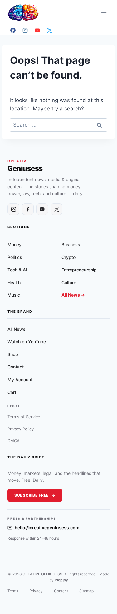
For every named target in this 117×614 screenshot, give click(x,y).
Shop (12, 354)
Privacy (36, 590)
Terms (12, 590)
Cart (11, 392)
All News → (73, 295)
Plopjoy (61, 580)
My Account (19, 379)
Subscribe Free (31, 495)
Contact (15, 366)
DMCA (13, 440)
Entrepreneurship (79, 269)
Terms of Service (23, 416)
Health (14, 282)
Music (13, 295)
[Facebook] (12, 30)
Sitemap (86, 590)
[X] (49, 30)
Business (70, 244)
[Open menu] (104, 12)
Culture (68, 282)
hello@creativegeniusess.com (47, 527)
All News (16, 329)
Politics (14, 257)
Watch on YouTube (26, 341)
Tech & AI (17, 269)
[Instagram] (25, 30)
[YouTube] (37, 30)
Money (14, 244)
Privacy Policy (20, 428)
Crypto (68, 257)
